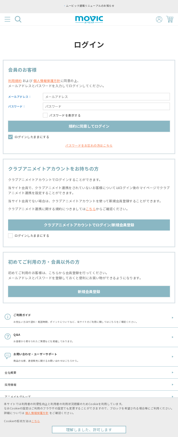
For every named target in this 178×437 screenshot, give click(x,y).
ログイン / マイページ (159, 19)
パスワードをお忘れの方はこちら (88, 145)
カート (169, 19)
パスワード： (16, 106)
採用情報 (10, 384)
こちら (91, 208)
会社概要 (10, 372)
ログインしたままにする (32, 137)
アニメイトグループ (18, 397)
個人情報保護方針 (46, 80)
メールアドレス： (19, 96)
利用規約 (15, 80)
